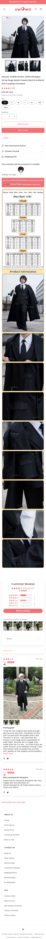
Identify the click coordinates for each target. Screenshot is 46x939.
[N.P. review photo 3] (11, 722)
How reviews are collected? (14, 802)
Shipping (4, 95)
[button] (4, 9)
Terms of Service (11, 910)
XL (32, 102)
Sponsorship (9, 863)
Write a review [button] (23, 611)
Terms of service (23, 937)
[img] (8, 659)
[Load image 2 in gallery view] (23, 65)
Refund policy (39, 934)
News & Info (9, 840)
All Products (9, 825)
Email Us (7, 853)
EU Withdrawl (9, 882)
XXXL (6, 107)
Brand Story (9, 830)
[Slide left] (2, 66)
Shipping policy (36, 937)
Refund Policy (10, 878)
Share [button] (6, 138)
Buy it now (23, 130)
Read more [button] (8, 753)
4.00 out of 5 (28, 588)
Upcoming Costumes (13, 906)
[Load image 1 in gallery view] (10, 65)
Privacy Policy (10, 915)
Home (6, 820)
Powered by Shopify (26, 934)
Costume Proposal (12, 868)
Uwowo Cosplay (13, 934)
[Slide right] (43, 66)
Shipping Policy (10, 873)
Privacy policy (11, 937)
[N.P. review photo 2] (5, 722)
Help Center (9, 858)
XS (5, 102)
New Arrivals (9, 901)
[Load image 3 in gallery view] (35, 65)
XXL (39, 102)
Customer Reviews (12, 835)
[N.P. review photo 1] (23, 693)
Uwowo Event (9, 896)
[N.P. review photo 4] (17, 722)
